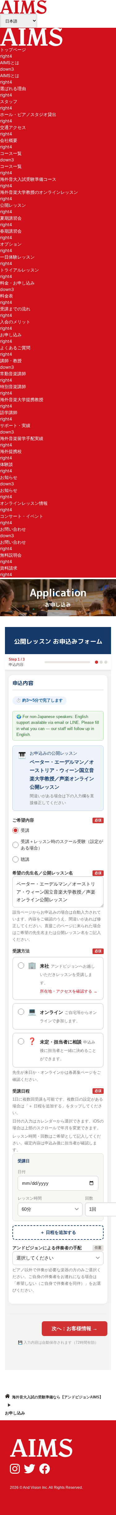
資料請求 (8, 568)
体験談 (6, 464)
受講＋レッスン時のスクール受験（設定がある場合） (62, 844)
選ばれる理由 (13, 88)
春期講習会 (11, 231)
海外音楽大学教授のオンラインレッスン (39, 192)
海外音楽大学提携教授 (21, 399)
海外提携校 (11, 451)
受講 (25, 830)
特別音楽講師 (13, 386)
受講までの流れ (15, 308)
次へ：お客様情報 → (74, 1328)
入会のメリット (15, 321)
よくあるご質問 (15, 347)
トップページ (13, 49)
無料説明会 (11, 555)
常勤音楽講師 (13, 373)
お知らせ (8, 490)
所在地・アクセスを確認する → (68, 991)
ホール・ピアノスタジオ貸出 (28, 114)
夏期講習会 (11, 218)
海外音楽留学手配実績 (21, 438)
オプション (11, 244)
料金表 (6, 295)
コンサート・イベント (21, 516)
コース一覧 (11, 166)
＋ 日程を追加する (58, 1232)
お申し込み (11, 334)
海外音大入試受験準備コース (28, 179)
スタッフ (8, 101)
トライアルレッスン (19, 269)
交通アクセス (13, 127)
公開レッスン (13, 205)
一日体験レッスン (17, 256)
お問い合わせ (13, 542)
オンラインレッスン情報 (24, 503)
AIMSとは (9, 75)
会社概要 (8, 140)
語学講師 (8, 412)
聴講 (25, 859)
